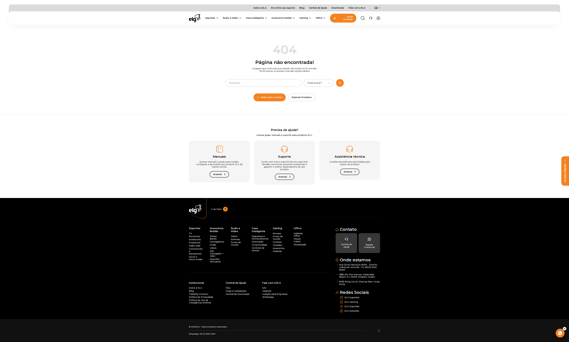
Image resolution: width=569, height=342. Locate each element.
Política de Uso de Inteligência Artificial (200, 301)
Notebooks (195, 239)
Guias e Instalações (236, 291)
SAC (264, 288)
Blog (302, 8)
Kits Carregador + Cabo (217, 253)
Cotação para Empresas (274, 294)
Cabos (213, 248)
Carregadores (217, 241)
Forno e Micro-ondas (195, 258)
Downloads (337, 8)
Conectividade (259, 245)
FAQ (228, 288)
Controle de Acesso (258, 249)
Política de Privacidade (201, 297)
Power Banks (213, 237)
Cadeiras (277, 251)
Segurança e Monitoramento (260, 237)
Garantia (266, 291)
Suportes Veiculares (215, 260)
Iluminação (257, 241)
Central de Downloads (237, 294)
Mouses (277, 233)
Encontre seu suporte (283, 8)
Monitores (194, 236)
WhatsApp (268, 297)
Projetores (194, 242)
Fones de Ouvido (236, 243)
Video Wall (194, 245)
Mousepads (300, 244)
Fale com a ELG (357, 8)
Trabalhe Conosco (198, 294)
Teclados (277, 245)
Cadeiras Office (298, 234)
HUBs (213, 245)
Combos (277, 242)
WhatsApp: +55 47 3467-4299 (202, 334)
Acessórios (278, 248)
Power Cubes (297, 240)
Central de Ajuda (318, 8)
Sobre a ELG (260, 8)
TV (190, 233)
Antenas (235, 239)
